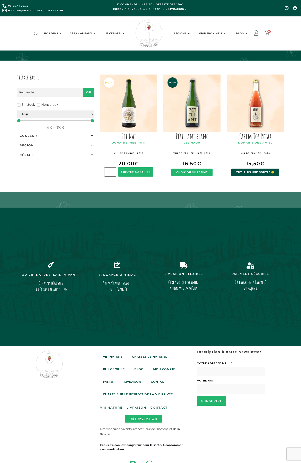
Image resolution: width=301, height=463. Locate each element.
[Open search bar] (36, 34)
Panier (108, 382)
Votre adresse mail (213, 363)
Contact (158, 382)
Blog (240, 33)
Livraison (132, 382)
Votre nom (206, 380)
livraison (176, 9)
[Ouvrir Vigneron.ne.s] (224, 33)
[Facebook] (295, 8)
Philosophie (114, 369)
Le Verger (113, 33)
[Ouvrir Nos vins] (60, 33)
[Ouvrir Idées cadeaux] (94, 33)
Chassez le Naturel (149, 356)
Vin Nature (112, 356)
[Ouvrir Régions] (189, 33)
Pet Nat (128, 136)
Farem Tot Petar (255, 136)
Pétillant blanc (192, 136)
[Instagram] (287, 8)
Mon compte (164, 369)
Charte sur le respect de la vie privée (138, 394)
